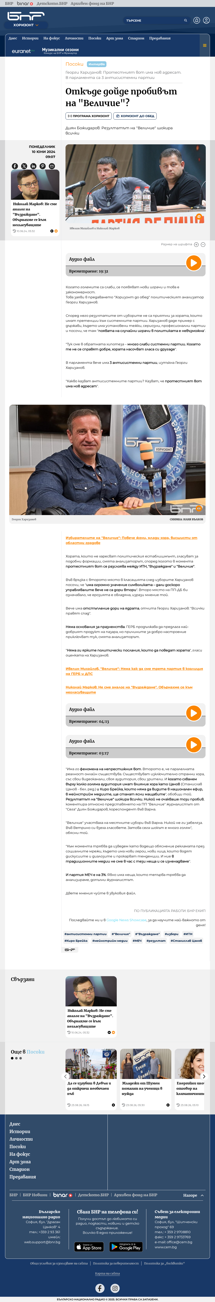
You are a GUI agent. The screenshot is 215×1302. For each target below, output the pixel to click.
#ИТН (188, 934)
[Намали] (203, 244)
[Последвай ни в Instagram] (115, 1288)
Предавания (22, 1176)
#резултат (156, 941)
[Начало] (26, 16)
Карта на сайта (107, 1273)
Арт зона (20, 1161)
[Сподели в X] (24, 166)
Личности (21, 1139)
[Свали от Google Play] (126, 1247)
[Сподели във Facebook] (15, 166)
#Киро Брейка (75, 941)
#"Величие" (121, 934)
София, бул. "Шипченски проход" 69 (176, 1224)
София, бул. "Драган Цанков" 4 (43, 1224)
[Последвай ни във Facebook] (100, 1288)
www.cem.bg (166, 1247)
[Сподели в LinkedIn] (33, 166)
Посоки (75, 64)
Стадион (19, 1169)
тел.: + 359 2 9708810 (173, 1232)
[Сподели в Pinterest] (42, 166)
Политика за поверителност (116, 1263)
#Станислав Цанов (186, 941)
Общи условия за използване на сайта (59, 1263)
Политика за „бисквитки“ (164, 1263)
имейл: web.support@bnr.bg (42, 1239)
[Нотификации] (196, 20)
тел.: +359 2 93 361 (44, 1232)
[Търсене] (185, 20)
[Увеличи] (196, 244)
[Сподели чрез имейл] (52, 166)
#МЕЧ (137, 941)
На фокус (19, 1154)
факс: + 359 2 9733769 (173, 1237)
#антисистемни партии (85, 934)
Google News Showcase (126, 920)
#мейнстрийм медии (110, 941)
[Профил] (206, 20)
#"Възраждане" (147, 934)
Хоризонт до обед (137, 116)
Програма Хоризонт (91, 116)
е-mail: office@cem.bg (173, 1242)
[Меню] (205, 45)
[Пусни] (193, 262)
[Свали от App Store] (89, 1247)
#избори (171, 934)
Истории (19, 1131)
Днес (14, 1124)
